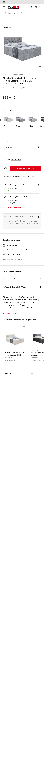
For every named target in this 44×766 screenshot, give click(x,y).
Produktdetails (9, 279)
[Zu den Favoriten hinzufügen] (5, 168)
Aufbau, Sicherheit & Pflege (14, 287)
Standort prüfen (14, 207)
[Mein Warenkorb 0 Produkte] (40, 7)
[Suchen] (5, 13)
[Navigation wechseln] (4, 7)
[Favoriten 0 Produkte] (36, 7)
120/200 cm (9, 147)
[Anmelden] (31, 7)
